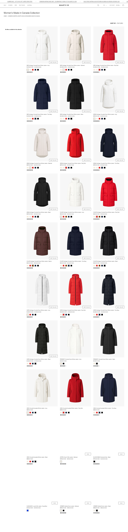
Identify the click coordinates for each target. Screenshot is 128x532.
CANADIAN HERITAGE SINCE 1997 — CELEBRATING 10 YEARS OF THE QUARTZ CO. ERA (58, 1)
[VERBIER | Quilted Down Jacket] (75, 485)
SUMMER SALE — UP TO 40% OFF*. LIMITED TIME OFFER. (19, 1)
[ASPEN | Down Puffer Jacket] (75, 436)
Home (5, 16)
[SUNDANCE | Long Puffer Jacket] (42, 485)
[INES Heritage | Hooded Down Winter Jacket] (42, 45)
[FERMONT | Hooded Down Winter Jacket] (75, 338)
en (104, 5)
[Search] (98, 5)
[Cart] (123, 5)
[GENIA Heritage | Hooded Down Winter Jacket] (108, 94)
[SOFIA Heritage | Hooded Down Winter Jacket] (42, 289)
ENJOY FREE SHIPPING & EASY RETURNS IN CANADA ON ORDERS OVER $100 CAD (102, 1)
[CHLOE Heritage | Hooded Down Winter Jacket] (75, 191)
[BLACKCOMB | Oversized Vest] (108, 436)
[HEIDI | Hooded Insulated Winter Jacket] (42, 387)
